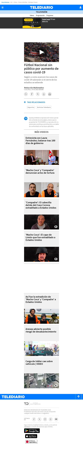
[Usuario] (80, 7)
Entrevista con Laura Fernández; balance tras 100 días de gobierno (40, 140)
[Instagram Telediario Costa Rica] (45, 419)
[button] (26, 94)
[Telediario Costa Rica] (41, 7)
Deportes (31, 107)
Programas (49, 16)
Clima (15, 2)
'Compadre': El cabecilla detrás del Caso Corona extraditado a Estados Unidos (41, 205)
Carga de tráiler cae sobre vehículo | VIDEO (39, 363)
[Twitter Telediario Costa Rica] (39, 419)
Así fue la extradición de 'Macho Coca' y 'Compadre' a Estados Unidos (41, 299)
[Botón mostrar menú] (3, 7)
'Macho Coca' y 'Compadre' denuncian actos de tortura (40, 171)
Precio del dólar (22, 2)
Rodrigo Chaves (33, 2)
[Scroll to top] (78, 397)
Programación (40, 16)
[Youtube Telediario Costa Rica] (56, 419)
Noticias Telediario (44, 107)
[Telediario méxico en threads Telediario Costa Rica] (50, 419)
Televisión (41, 12)
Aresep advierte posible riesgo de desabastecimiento (41, 330)
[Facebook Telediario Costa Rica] (34, 419)
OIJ (11, 2)
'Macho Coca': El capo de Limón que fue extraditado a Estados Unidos (40, 237)
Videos (32, 16)
